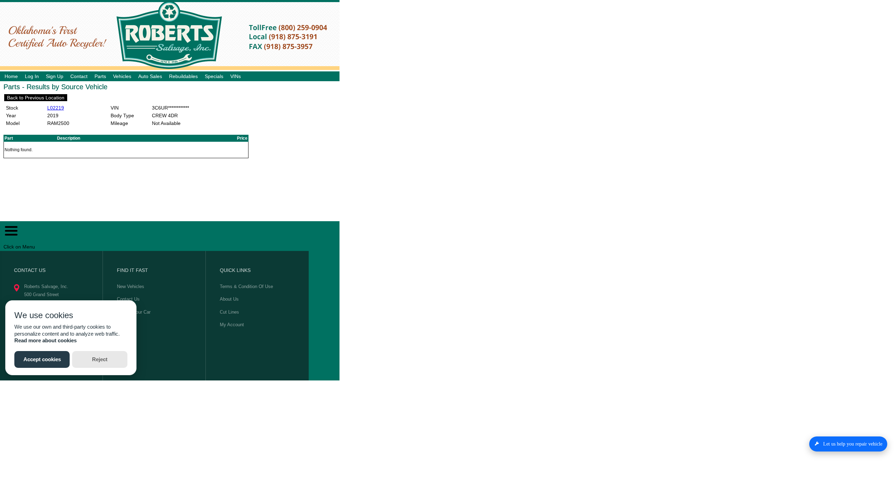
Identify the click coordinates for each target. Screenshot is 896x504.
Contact (79, 76)
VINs (235, 76)
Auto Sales (150, 76)
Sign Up (54, 76)
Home (11, 76)
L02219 (55, 108)
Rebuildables (183, 76)
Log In (32, 76)
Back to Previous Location (35, 97)
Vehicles (122, 76)
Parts (100, 76)
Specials (214, 76)
